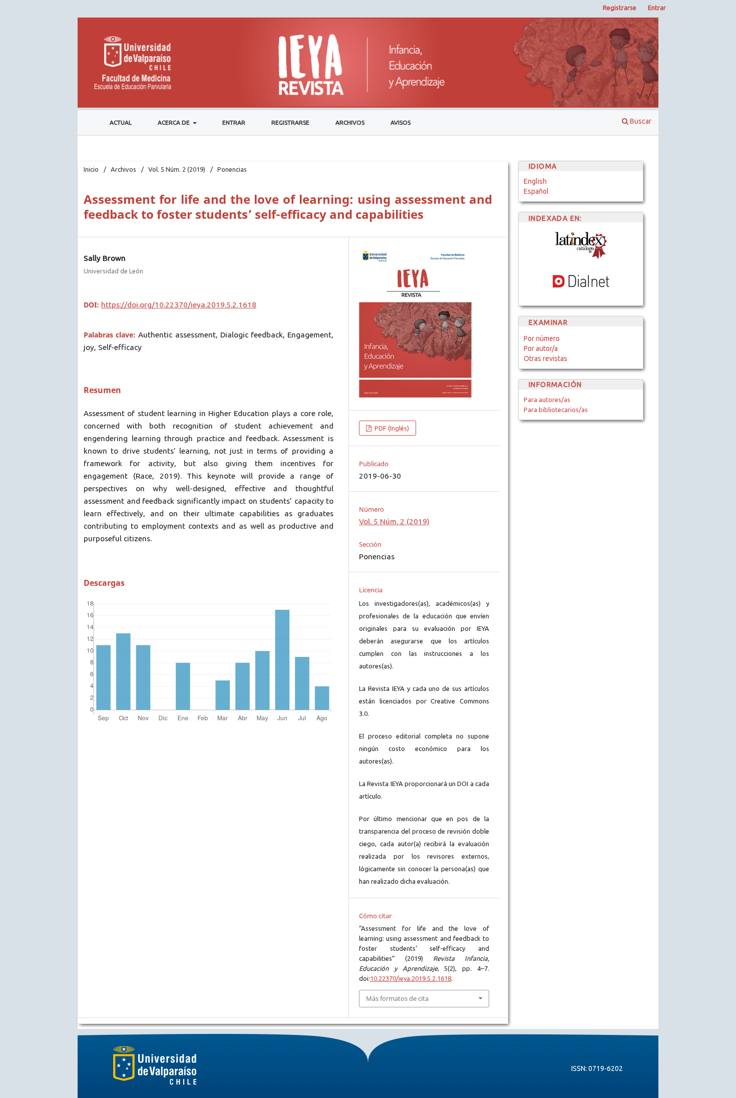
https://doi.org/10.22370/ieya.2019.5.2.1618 (178, 304)
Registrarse (290, 122)
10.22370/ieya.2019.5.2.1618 (410, 978)
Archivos (349, 122)
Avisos (401, 122)
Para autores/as (547, 399)
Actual (121, 122)
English (535, 181)
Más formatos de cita (397, 998)
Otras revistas (545, 358)
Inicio (91, 169)
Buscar (639, 121)
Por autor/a (541, 348)
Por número (542, 338)
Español (536, 191)
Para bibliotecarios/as (556, 409)
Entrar (233, 122)
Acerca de (174, 122)
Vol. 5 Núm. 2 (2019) (176, 169)
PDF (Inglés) (391, 428)
